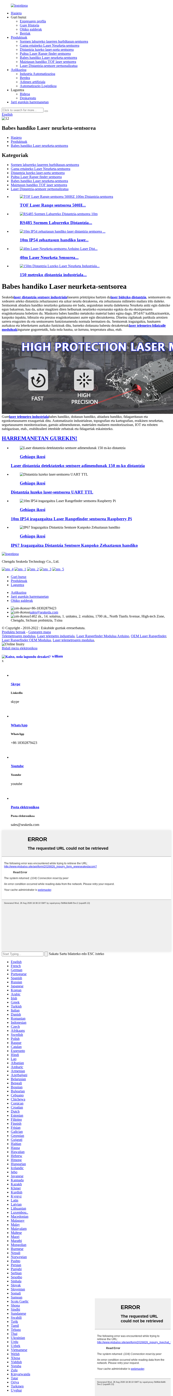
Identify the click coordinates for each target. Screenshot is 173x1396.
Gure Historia (29, 25)
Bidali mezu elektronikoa (19, 648)
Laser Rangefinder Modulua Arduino (102, 636)
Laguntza (17, 585)
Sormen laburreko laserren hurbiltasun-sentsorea (54, 41)
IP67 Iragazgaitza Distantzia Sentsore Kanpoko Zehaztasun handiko (74, 545)
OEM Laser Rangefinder (148, 636)
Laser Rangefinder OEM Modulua (26, 640)
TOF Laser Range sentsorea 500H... (53, 205)
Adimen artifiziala (32, 82)
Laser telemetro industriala (56, 636)
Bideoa (25, 94)
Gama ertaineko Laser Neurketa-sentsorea (49, 45)
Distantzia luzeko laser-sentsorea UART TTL (52, 492)
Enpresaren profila (33, 21)
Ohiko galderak (31, 29)
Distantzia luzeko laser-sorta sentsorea (47, 49)
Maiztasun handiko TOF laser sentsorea (48, 62)
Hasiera (16, 13)
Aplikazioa (18, 70)
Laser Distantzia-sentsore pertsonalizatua (48, 66)
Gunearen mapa (39, 632)
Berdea (25, 78)
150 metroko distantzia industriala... (53, 274)
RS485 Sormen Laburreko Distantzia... (56, 222)
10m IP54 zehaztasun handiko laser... (54, 240)
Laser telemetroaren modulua (73, 640)
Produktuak (19, 37)
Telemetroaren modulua (18, 636)
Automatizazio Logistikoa (38, 86)
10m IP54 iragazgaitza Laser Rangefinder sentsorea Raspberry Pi (71, 518)
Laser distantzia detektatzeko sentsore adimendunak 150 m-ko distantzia (78, 465)
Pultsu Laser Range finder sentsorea (45, 53)
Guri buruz (18, 577)
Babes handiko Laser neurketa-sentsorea (48, 58)
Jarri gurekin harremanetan (30, 102)
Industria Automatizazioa (37, 74)
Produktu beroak (13, 632)
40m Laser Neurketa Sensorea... (49, 257)
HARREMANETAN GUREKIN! (39, 438)
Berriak (25, 33)
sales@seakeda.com (44, 612)
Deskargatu (28, 98)
